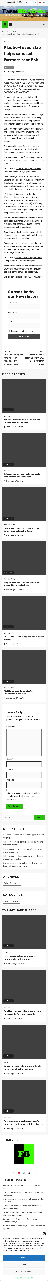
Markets (7, 1062)
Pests (13, 525)
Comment (11, 726)
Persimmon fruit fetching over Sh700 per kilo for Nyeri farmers (34, 357)
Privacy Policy (18, 1278)
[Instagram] (24, 1173)
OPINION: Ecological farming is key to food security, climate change (13, 357)
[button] (44, 1233)
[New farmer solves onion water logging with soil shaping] (24, 932)
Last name (12, 312)
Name (9, 759)
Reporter (21, 72)
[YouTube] (19, 1173)
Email (10, 321)
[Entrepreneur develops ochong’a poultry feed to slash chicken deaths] (24, 1097)
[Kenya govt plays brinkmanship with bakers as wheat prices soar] (24, 1042)
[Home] (4, 24)
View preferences (24, 1272)
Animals (7, 41)
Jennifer (20, 427)
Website (10, 780)
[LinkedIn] (34, 1173)
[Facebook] (14, 1173)
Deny (24, 1265)
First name (12, 302)
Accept (24, 1258)
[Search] (44, 24)
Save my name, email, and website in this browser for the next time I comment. (23, 796)
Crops (6, 952)
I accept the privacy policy (22, 331)
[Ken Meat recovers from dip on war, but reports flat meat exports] (24, 987)
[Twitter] (29, 1173)
